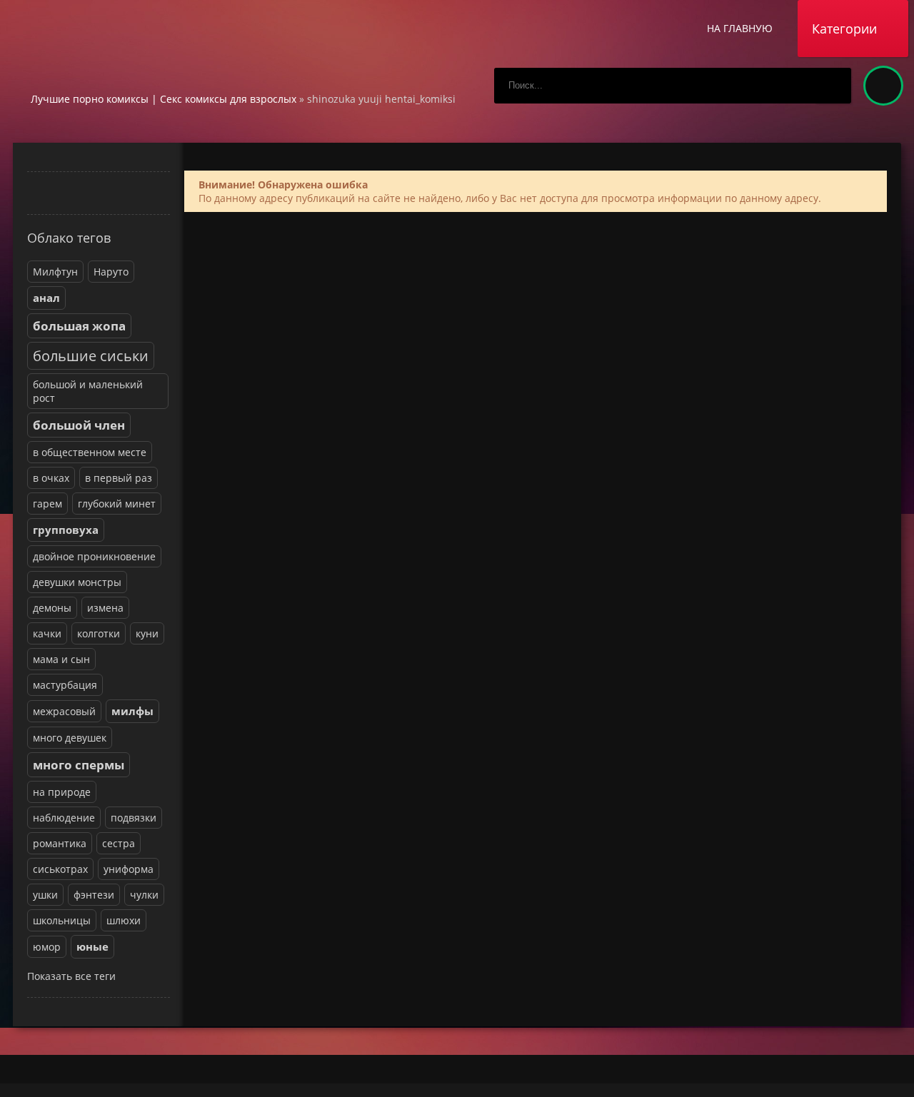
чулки (144, 894)
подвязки (133, 817)
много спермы (78, 765)
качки (47, 633)
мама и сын (61, 659)
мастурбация (65, 685)
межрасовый (64, 711)
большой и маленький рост (88, 391)
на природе (62, 792)
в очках (51, 478)
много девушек (69, 737)
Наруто (111, 271)
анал (46, 297)
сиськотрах (60, 869)
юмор (47, 947)
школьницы (62, 920)
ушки (45, 894)
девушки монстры (77, 582)
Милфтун (55, 271)
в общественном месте (89, 452)
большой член (79, 425)
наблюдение (64, 817)
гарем (47, 503)
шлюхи (123, 920)
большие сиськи (91, 355)
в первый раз (118, 478)
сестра (118, 843)
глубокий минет (117, 503)
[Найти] (833, 85)
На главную (740, 28)
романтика (59, 843)
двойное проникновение (94, 556)
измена (105, 608)
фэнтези (94, 894)
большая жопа (79, 326)
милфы (132, 711)
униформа (129, 869)
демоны (52, 608)
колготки (98, 633)
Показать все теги (71, 976)
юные (92, 946)
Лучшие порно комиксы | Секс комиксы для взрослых (163, 99)
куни (147, 633)
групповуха (66, 529)
